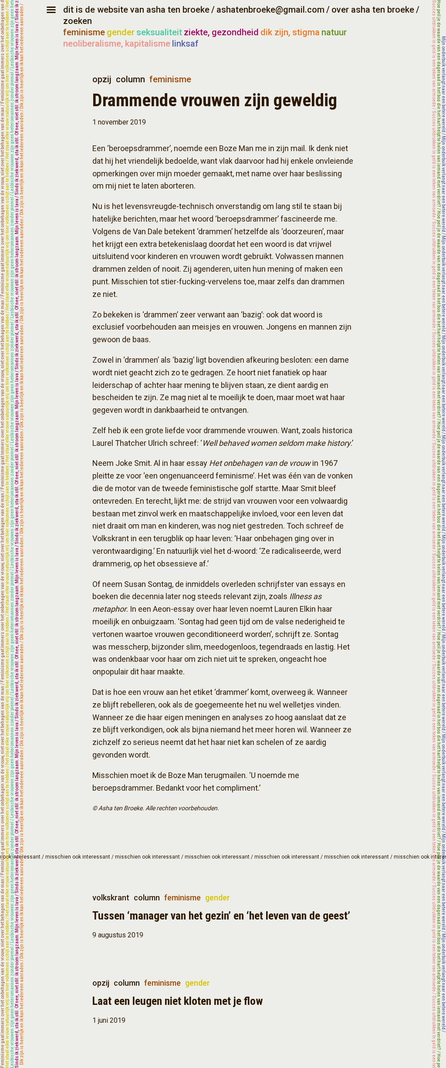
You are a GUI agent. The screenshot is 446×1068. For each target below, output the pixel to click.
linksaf (185, 43)
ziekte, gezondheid (221, 32)
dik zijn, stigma (290, 32)
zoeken (77, 21)
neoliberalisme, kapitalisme (116, 43)
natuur (334, 32)
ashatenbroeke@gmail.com (270, 9)
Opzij (102, 79)
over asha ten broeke (372, 9)
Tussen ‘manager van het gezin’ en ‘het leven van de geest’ (221, 915)
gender (121, 32)
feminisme (84, 32)
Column (130, 79)
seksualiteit (159, 32)
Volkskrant (110, 897)
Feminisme (170, 79)
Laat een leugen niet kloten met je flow (177, 1000)
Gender (217, 897)
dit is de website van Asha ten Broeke (136, 9)
